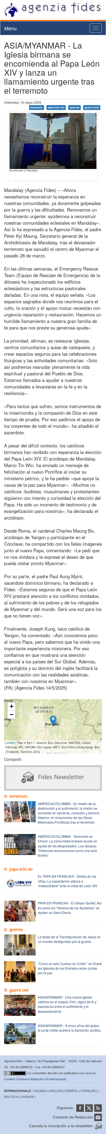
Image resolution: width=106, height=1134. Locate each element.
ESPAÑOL (71, 1091)
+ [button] (11, 706)
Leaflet (9, 742)
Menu (10, 28)
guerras (74, 107)
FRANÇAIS (88, 1091)
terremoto (36, 107)
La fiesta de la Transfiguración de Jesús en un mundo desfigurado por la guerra (69, 939)
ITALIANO (40, 1091)
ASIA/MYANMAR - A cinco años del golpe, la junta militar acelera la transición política (69, 1027)
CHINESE (27, 1097)
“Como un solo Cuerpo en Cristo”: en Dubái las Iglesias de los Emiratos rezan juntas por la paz (70, 968)
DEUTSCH (11, 1097)
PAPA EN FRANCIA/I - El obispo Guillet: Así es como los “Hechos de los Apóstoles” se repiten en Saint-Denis (69, 908)
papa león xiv (56, 107)
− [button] (11, 714)
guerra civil (92, 107)
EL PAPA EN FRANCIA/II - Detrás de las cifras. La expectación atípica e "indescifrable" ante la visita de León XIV (67, 881)
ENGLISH (55, 1091)
